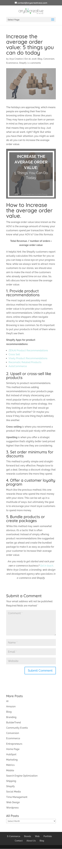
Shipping (11, 781)
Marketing (12, 759)
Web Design (13, 802)
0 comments (34, 63)
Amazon (10, 706)
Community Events (17, 727)
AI (7, 701)
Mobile (10, 770)
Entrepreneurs (14, 743)
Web (37, 836)
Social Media (13, 791)
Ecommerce (12, 63)
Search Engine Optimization (21, 775)
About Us (31, 840)
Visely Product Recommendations (28, 358)
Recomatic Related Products (25, 362)
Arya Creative (16, 59)
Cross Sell (14, 354)
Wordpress (12, 807)
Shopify (23, 63)
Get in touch (46, 565)
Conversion (48, 59)
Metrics (10, 765)
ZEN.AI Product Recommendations (28, 350)
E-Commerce (13, 836)
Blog (40, 59)
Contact (19, 840)
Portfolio (47, 836)
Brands (27, 836)
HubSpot (11, 754)
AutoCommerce (18, 366)
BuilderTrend (13, 722)
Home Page (12, 749)
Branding (11, 717)
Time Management (16, 797)
